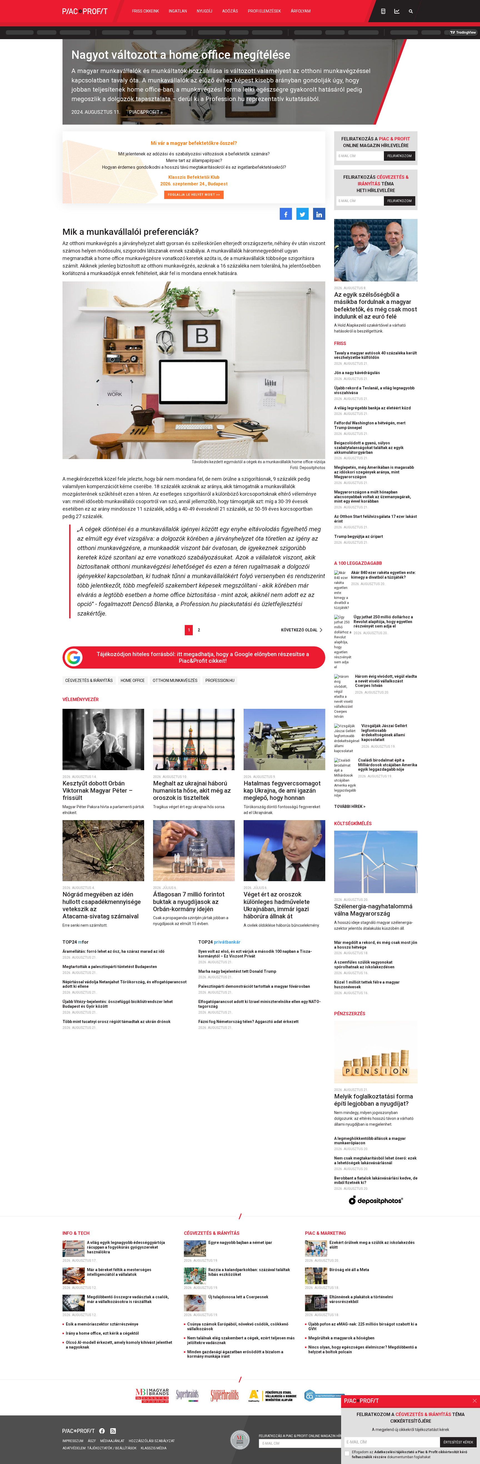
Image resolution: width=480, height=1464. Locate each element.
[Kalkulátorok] (383, 11)
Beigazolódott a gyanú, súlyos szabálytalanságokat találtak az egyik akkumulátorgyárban (369, 448)
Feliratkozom (400, 156)
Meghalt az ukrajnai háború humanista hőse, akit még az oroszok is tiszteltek (192, 791)
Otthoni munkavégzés (175, 680)
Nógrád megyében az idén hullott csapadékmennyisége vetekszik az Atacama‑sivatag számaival (101, 905)
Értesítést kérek (458, 1442)
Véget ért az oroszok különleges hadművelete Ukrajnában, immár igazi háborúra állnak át (277, 905)
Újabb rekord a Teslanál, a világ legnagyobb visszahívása (374, 390)
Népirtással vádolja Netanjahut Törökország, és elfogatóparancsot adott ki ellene (124, 984)
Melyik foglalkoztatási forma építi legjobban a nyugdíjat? (373, 1100)
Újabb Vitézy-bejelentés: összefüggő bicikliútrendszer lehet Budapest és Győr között (117, 1004)
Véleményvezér (80, 699)
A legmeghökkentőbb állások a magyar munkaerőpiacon (370, 1140)
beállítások (125, 1448)
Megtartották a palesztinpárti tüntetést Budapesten (110, 966)
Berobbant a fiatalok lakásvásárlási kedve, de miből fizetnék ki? (376, 1180)
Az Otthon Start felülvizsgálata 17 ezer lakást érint (375, 518)
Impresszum (72, 1441)
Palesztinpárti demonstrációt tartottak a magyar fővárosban (254, 986)
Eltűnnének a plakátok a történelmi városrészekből (361, 1299)
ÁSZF (92, 1441)
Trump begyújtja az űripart (359, 536)
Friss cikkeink (145, 11)
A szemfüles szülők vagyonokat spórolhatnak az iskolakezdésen (364, 964)
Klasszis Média (153, 1448)
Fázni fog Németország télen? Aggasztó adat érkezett (248, 1021)
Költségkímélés (353, 823)
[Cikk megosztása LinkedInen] (319, 214)
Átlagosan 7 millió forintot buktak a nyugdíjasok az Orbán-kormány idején (188, 902)
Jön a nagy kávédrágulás (357, 373)
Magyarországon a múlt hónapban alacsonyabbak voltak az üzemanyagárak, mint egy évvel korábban (372, 497)
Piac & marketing (325, 1233)
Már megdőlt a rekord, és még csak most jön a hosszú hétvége (375, 944)
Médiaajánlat (112, 1441)
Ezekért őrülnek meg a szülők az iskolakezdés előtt (372, 1244)
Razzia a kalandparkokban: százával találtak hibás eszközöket (249, 1272)
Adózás (230, 11)
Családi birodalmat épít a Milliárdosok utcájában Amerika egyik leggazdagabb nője (387, 765)
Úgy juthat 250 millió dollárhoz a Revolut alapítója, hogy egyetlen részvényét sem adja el (383, 622)
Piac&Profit (144, 112)
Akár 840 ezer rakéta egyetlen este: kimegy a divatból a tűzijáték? (383, 574)
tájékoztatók (99, 1448)
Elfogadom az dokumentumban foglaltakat (409, 1454)
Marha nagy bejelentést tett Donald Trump (237, 971)
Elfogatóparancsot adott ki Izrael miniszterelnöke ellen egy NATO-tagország (259, 1004)
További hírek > (350, 806)
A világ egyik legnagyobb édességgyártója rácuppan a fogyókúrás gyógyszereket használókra (126, 1247)
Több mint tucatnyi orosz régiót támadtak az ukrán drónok (116, 1021)
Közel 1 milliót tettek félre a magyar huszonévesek (367, 984)
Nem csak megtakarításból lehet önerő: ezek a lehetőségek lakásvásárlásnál (375, 1160)
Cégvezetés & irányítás (89, 680)
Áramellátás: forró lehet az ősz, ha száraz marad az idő (113, 951)
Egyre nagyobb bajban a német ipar (240, 1242)
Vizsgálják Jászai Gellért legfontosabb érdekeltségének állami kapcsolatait (384, 733)
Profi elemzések (264, 11)
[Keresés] (411, 11)
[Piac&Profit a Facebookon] (102, 1430)
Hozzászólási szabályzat (152, 1441)
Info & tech (75, 1233)
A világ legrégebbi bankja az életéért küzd (373, 408)
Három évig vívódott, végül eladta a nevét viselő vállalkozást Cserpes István (386, 681)
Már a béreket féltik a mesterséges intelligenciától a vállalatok (119, 1272)
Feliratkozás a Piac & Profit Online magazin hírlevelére (308, 1436)
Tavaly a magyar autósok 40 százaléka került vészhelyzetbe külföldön (375, 355)
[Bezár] (475, 1401)
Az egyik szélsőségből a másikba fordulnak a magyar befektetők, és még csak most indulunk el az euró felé (375, 305)
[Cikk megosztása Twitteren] (302, 214)
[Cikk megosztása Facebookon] (286, 214)
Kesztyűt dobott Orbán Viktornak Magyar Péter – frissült (97, 791)
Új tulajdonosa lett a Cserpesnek (238, 1297)
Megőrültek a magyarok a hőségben (341, 1338)
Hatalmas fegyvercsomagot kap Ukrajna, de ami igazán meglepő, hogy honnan (282, 791)
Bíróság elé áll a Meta (349, 1270)
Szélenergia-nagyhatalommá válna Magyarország (373, 910)
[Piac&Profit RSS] (113, 1430)
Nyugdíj (204, 11)
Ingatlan (178, 11)
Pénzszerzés (349, 1013)
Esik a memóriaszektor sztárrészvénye (102, 1324)
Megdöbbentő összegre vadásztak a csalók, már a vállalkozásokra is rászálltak (128, 1299)
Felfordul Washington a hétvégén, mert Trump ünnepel (370, 425)
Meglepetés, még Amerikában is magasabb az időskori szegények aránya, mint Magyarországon (374, 472)
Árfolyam (301, 11)
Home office (133, 680)
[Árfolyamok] (397, 11)
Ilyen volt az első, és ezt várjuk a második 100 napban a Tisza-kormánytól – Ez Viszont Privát (255, 953)
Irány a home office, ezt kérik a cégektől (102, 1333)
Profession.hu (220, 680)
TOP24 (75, 942)
